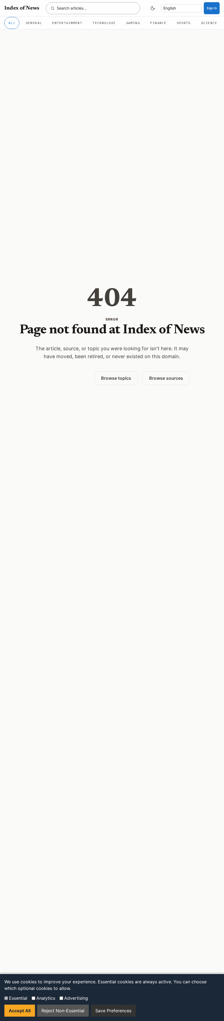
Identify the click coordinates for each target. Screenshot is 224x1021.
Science (209, 23)
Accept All (20, 1010)
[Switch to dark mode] (153, 8)
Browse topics (116, 378)
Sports (184, 23)
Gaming (133, 23)
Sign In (212, 8)
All (11, 23)
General (34, 23)
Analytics (45, 998)
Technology (104, 23)
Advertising (76, 998)
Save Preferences (113, 1010)
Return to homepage (62, 378)
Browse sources (166, 378)
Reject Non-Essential (63, 1010)
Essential (18, 998)
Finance (158, 23)
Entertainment (67, 23)
